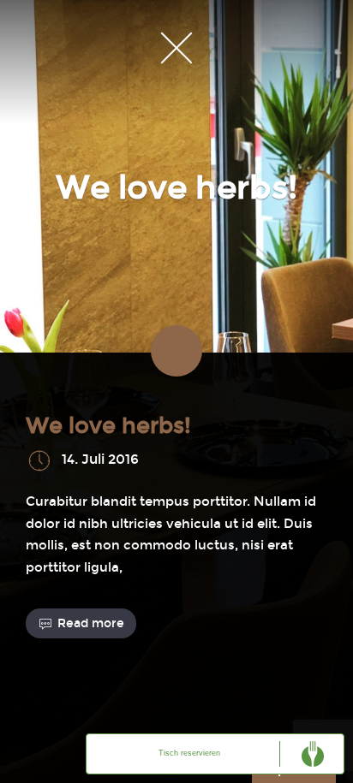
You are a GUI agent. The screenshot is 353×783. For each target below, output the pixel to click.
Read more (90, 623)
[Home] (176, 47)
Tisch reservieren (189, 753)
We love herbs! (108, 425)
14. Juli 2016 (100, 459)
